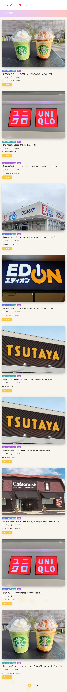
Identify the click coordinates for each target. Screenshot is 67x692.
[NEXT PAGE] (37, 685)
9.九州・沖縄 (6, 70)
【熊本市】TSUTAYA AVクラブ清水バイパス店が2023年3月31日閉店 (27, 380)
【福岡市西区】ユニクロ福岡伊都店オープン (19, 145)
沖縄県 (14, 70)
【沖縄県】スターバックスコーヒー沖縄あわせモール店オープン (27, 74)
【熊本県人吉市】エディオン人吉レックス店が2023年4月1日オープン (29, 308)
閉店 (19, 376)
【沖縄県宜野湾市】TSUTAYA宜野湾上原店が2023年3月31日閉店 (26, 451)
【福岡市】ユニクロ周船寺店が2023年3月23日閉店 (21, 593)
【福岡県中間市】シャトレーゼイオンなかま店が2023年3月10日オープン (30, 522)
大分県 (14, 663)
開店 (19, 70)
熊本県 (14, 305)
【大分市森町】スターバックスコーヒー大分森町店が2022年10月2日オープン (32, 666)
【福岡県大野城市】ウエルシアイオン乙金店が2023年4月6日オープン (29, 237)
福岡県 (14, 141)
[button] (37, 685)
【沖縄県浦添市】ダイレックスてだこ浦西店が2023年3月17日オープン (29, 166)
